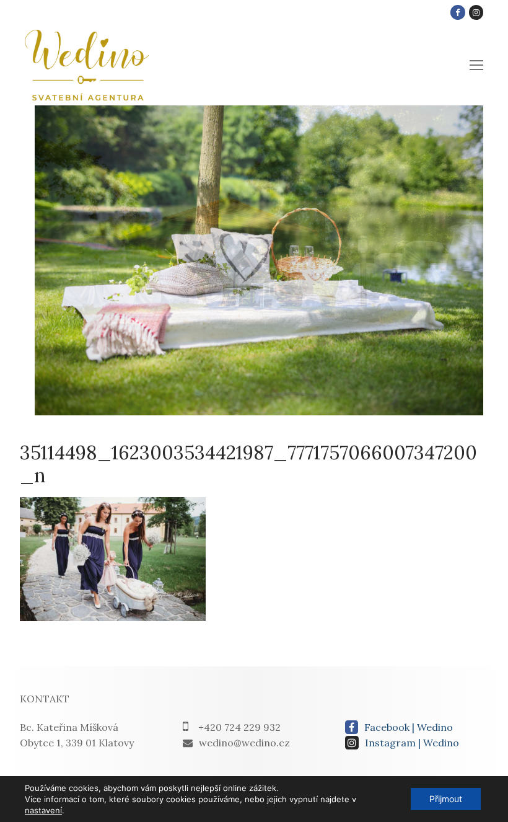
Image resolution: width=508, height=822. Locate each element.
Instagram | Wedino (412, 742)
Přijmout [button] (445, 798)
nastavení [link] (43, 810)
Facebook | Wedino (408, 727)
